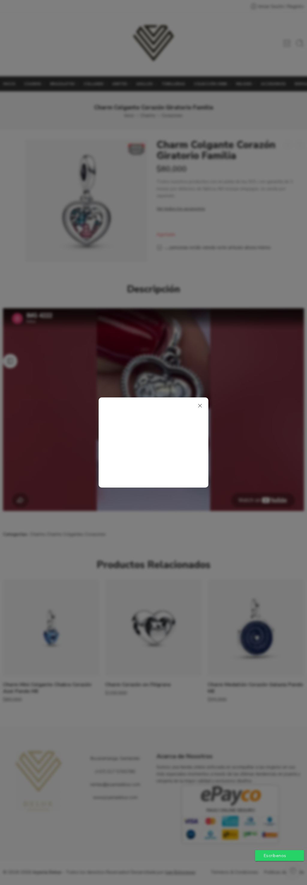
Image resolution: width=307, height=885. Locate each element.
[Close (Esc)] (200, 405)
